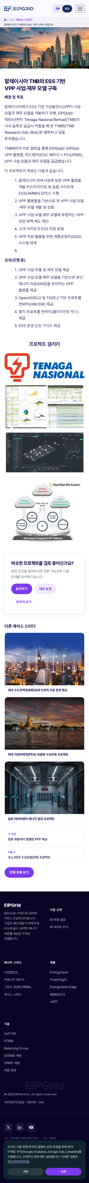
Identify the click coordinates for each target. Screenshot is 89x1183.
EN (58, 8)
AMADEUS (57, 994)
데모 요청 (45, 589)
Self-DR (10, 1033)
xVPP (54, 1002)
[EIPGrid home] (19, 9)
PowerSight (58, 979)
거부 (25, 1171)
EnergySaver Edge (63, 987)
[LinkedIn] (20, 1127)
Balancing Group (16, 1048)
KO (67, 8)
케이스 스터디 (24, 20)
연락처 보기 (23, 602)
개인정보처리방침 (18, 1161)
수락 (63, 1171)
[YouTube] (31, 1127)
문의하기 (22, 589)
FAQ (41, 1102)
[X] (8, 1127)
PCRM (8, 1041)
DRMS (12, 1063)
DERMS (12, 1055)
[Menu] (80, 9)
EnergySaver (59, 972)
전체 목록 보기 (19, 872)
